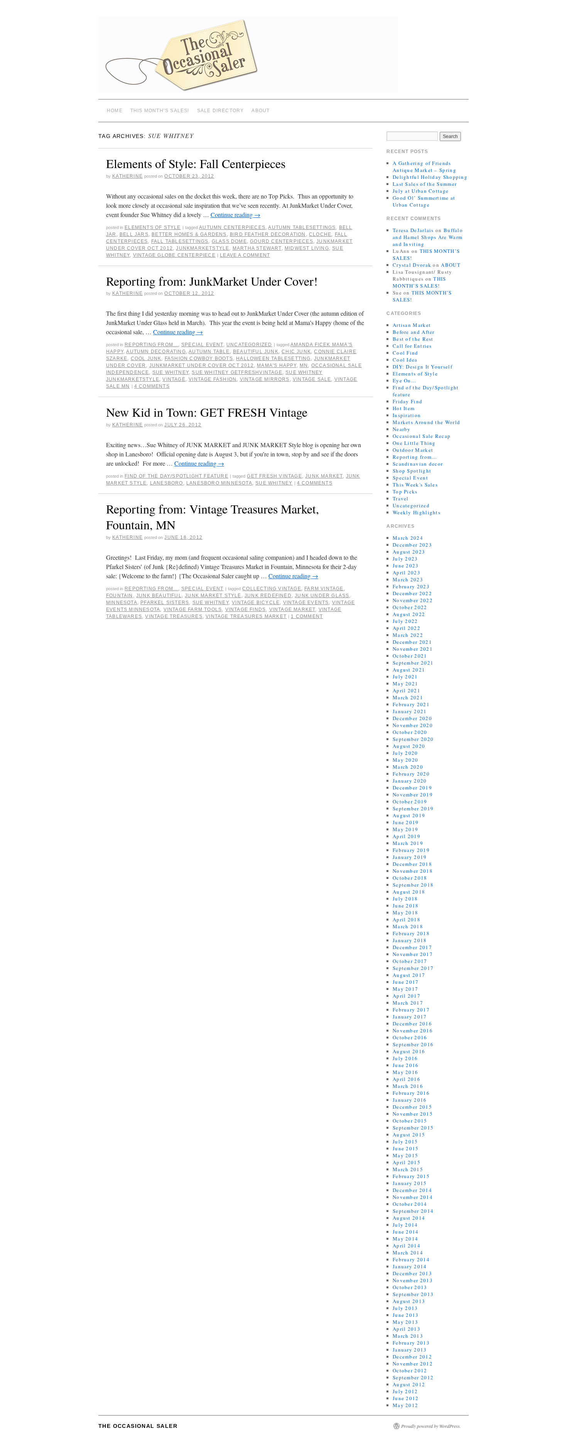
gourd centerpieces (281, 241)
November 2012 (413, 1363)
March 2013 (408, 1335)
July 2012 (405, 1391)
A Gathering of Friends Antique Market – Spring (424, 166)
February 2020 (411, 773)
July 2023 (405, 558)
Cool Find (405, 352)
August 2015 (409, 1134)
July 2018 (405, 898)
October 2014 (410, 1203)
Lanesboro (166, 483)
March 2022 (408, 634)
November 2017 (413, 954)
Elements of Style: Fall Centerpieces (195, 163)
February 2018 (411, 933)
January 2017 (410, 1016)
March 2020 (408, 766)
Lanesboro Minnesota (219, 483)
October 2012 (410, 1370)
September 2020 (413, 739)
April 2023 (406, 572)
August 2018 (409, 891)
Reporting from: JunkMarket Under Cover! (212, 281)
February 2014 (411, 1259)
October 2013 (410, 1287)
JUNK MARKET (324, 476)
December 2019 (412, 787)
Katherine (127, 176)
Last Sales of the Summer (425, 183)
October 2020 (410, 732)
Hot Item (404, 408)
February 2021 (411, 704)
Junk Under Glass (322, 595)
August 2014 (409, 1217)
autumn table (209, 351)
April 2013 (406, 1328)
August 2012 (409, 1384)
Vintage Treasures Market (246, 616)
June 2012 (406, 1398)
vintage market (292, 609)
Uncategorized (249, 344)
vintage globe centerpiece (174, 255)
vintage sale (312, 379)
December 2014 (412, 1190)
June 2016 (406, 1065)
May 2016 (405, 1072)
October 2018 (410, 877)
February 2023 (411, 586)
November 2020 (413, 725)
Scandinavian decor (418, 463)
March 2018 (408, 926)
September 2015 (413, 1127)
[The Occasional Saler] (283, 57)
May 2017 (405, 988)
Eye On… (405, 380)
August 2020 (409, 745)
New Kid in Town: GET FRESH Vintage (206, 412)
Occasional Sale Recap (422, 436)
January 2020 (410, 780)
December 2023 (412, 544)
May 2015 (405, 1155)
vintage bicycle (256, 602)
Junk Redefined (268, 595)
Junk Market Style (213, 595)
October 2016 (410, 1037)
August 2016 (409, 1051)
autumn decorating (156, 351)
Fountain (119, 595)
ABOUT (260, 110)
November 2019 (413, 794)
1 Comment (307, 616)
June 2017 (406, 981)
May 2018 (405, 912)
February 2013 (411, 1342)
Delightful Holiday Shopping (430, 176)
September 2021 (413, 662)
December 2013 (412, 1273)
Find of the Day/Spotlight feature (176, 476)
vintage (173, 379)
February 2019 (411, 850)
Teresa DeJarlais (413, 230)
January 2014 (410, 1266)
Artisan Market (412, 325)
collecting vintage (271, 588)
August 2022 (409, 614)
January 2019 (410, 856)
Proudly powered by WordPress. (431, 1426)
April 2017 (406, 995)
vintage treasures (173, 616)
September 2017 (413, 968)
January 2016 (410, 1099)
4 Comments (152, 386)
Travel (401, 498)
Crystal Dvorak (412, 264)
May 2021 (405, 683)
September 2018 (413, 884)
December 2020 (412, 718)
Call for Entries (412, 345)
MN (304, 365)
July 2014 (405, 1224)
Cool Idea (405, 359)
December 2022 (412, 593)
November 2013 (413, 1280)
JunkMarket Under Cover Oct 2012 (201, 365)
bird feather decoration (268, 234)
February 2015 (411, 1176)
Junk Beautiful (159, 595)
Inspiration (407, 415)
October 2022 (410, 607)
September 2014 (413, 1210)
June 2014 (406, 1231)
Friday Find (407, 401)
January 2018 (410, 940)
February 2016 (411, 1092)
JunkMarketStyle (202, 248)
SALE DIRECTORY (220, 110)
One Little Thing (414, 442)
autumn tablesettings (302, 227)
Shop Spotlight (412, 470)
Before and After (414, 331)
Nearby (402, 429)
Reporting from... (151, 344)
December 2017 (412, 947)
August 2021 (409, 669)
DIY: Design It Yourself (422, 366)
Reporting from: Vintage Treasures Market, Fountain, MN (212, 516)
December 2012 (412, 1356)
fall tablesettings (180, 241)
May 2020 (405, 759)
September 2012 (413, 1377)
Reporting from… (415, 456)
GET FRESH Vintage (274, 476)
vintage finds (245, 609)
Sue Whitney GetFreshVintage (237, 372)
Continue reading (235, 214)
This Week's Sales (415, 484)
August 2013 (409, 1301)
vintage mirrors (265, 379)
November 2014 (413, 1197)
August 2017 (409, 974)
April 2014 (406, 1245)
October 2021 (410, 655)
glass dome (229, 241)
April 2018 (406, 919)
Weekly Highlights (416, 512)
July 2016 (405, 1058)
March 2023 (408, 579)
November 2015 (413, 1113)
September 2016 (413, 1044)
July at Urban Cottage (421, 190)
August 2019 (409, 815)
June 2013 (406, 1314)
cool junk (146, 358)
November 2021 (413, 648)
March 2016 (408, 1085)
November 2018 (413, 870)
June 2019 (406, 822)
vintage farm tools (193, 609)
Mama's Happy (276, 365)
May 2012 (405, 1405)
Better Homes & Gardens (189, 234)
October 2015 (410, 1120)
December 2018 (412, 863)
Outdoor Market (413, 449)
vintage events (306, 602)
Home (115, 110)
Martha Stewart (257, 248)
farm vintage (323, 588)
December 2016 (412, 1023)
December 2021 (412, 641)
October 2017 (410, 961)
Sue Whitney (170, 372)
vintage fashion (212, 379)
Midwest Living (307, 248)
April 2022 (406, 628)
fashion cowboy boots (199, 358)
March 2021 (408, 697)
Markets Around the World (426, 422)
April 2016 (406, 1079)
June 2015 (406, 1148)
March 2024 (408, 537)
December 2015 (412, 1106)
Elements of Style (153, 227)
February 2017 (411, 1009)
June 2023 (406, 565)
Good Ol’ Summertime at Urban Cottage (424, 201)
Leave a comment (245, 255)
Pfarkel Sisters (164, 602)
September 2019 (413, 808)
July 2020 (405, 752)
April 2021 (406, 690)
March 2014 (408, 1252)
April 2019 (406, 836)
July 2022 (405, 621)
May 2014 (405, 1238)
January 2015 (410, 1183)
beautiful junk (255, 351)
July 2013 (405, 1308)
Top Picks (405, 491)
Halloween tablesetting (273, 358)
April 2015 (406, 1162)
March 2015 (408, 1169)
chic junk (296, 351)
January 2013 (410, 1349)
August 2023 (409, 551)
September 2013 (413, 1294)
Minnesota (121, 602)
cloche (320, 234)
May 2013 (405, 1321)
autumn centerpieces (232, 227)
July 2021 (405, 676)
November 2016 (413, 1030)
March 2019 (408, 843)
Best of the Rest (413, 338)
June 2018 (406, 905)
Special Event (202, 344)
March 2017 (408, 1002)
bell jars (134, 234)
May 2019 (405, 829)
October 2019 (410, 801)
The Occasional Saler (137, 1426)
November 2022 (413, 600)
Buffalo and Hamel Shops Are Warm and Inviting (428, 237)
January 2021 (410, 711)
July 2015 (405, 1141)
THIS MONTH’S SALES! (159, 110)
